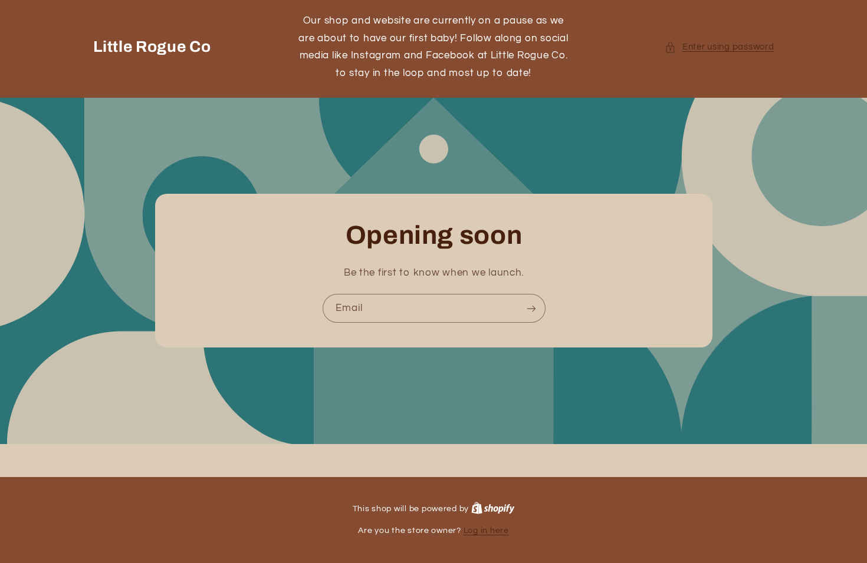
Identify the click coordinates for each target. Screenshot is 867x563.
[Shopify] (493, 509)
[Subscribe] (530, 308)
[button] (719, 47)
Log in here (486, 530)
